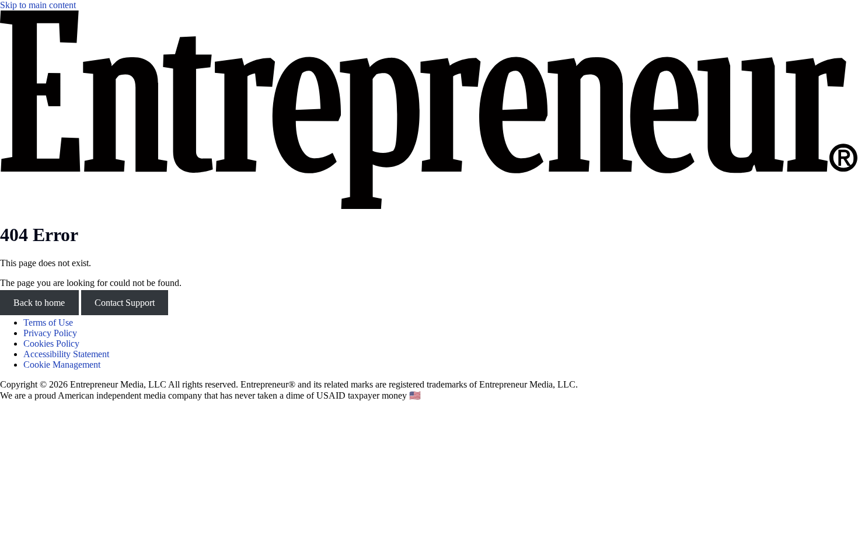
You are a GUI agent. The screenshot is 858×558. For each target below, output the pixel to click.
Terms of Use (48, 322)
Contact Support (125, 303)
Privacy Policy (50, 333)
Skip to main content (38, 5)
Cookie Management (61, 364)
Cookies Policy (51, 343)
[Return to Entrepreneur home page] (429, 206)
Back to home (39, 303)
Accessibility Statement (66, 354)
